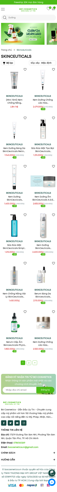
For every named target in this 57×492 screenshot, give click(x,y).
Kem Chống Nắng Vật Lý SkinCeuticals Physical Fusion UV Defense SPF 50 (14, 295)
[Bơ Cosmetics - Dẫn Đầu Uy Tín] (28, 9)
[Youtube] (17, 423)
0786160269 (19, 442)
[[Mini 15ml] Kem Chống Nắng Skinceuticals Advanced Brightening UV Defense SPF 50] (14, 80)
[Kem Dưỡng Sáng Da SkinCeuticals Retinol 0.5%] (14, 129)
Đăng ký (45, 389)
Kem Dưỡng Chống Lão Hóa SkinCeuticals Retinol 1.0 (42, 101)
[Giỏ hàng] (54, 8)
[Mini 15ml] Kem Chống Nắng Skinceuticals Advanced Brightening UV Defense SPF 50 (14, 101)
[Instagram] (23, 423)
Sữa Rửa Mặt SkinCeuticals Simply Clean (14, 247)
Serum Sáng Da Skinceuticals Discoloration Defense (43, 295)
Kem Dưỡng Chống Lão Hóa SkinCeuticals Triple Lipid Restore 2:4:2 (43, 343)
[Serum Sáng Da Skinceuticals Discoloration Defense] (43, 274)
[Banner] (23, 34)
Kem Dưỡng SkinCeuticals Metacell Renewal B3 (42, 247)
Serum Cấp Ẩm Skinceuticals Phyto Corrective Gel (14, 343)
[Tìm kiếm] (5, 18)
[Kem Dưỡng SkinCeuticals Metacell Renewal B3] (43, 225)
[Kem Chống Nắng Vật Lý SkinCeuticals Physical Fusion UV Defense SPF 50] (14, 274)
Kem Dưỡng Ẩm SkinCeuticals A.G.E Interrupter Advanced (42, 198)
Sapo (46, 480)
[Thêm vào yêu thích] (25, 69)
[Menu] (3, 9)
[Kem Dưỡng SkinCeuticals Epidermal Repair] (14, 177)
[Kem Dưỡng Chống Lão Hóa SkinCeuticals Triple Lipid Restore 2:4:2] (43, 322)
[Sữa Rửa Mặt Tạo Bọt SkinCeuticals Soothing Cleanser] (43, 129)
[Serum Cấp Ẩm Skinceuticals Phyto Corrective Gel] (14, 322)
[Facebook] (3, 423)
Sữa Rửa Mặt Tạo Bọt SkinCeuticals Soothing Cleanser (42, 150)
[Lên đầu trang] (52, 464)
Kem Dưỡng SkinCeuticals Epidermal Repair (14, 198)
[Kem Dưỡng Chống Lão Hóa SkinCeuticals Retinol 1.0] (43, 80)
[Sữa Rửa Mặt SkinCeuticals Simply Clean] (14, 225)
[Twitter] (10, 423)
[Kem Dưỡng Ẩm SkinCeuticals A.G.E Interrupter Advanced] (43, 177)
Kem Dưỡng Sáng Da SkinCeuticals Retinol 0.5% (14, 150)
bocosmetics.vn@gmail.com (23, 447)
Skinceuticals (14, 96)
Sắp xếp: (35, 62)
